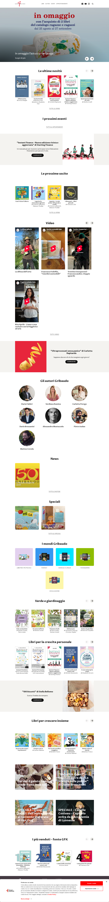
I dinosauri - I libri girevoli (71, 202)
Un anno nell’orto (38, 629)
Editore (44, 879)
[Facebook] (82, 4)
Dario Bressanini (27, 426)
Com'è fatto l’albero (22, 201)
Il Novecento (22, 99)
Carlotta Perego (79, 404)
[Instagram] (89, 4)
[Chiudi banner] (106, 881)
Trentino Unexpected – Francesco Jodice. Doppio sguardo (79, 274)
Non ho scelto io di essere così (71, 670)
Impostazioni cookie (90, 888)
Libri (42, 4)
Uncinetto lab (38, 99)
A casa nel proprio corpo (87, 670)
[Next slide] (92, 59)
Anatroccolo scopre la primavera (22, 749)
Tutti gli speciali (54, 534)
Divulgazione (55, 591)
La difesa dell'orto (23, 272)
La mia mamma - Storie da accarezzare (70, 750)
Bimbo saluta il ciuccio (87, 749)
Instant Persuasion (38, 670)
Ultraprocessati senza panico (54, 99)
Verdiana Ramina (53, 404)
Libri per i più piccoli (24, 568)
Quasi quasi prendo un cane (87, 99)
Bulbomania (71, 629)
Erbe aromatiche (21, 629)
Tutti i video (54, 334)
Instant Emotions (22, 670)
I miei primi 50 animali (84, 864)
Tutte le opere (54, 109)
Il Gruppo (59, 879)
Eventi (53, 4)
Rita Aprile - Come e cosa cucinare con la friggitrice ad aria (26, 326)
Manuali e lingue (64, 568)
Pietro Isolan (79, 426)
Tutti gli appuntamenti (54, 127)
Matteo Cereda (27, 449)
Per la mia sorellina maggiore (54, 749)
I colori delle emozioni (64, 864)
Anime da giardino (87, 629)
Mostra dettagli (25, 899)
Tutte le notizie (54, 491)
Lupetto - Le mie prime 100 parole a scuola (54, 203)
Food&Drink (85, 568)
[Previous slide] (87, 59)
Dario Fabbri (27, 404)
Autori (47, 4)
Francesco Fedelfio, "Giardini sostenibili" (51, 273)
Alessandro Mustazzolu (53, 426)
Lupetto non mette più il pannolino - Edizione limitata (23, 865)
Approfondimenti (62, 4)
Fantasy (44, 568)
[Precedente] (87, 223)
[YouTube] (85, 4)
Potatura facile (54, 629)
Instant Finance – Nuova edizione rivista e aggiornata (70, 100)
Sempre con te (38, 749)
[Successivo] (92, 223)
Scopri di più (37, 155)
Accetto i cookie (91, 883)
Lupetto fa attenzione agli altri (38, 202)
